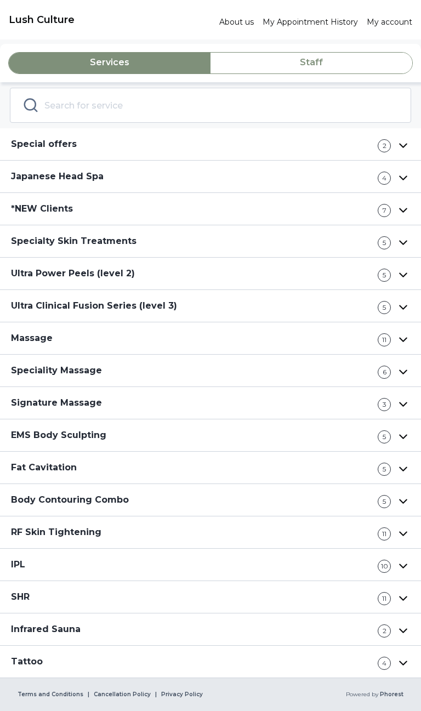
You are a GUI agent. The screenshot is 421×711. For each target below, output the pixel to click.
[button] (210, 144)
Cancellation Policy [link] (122, 694)
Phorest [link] (391, 694)
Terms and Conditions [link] (50, 694)
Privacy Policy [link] (182, 694)
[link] (109, 19)
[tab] (109, 63)
